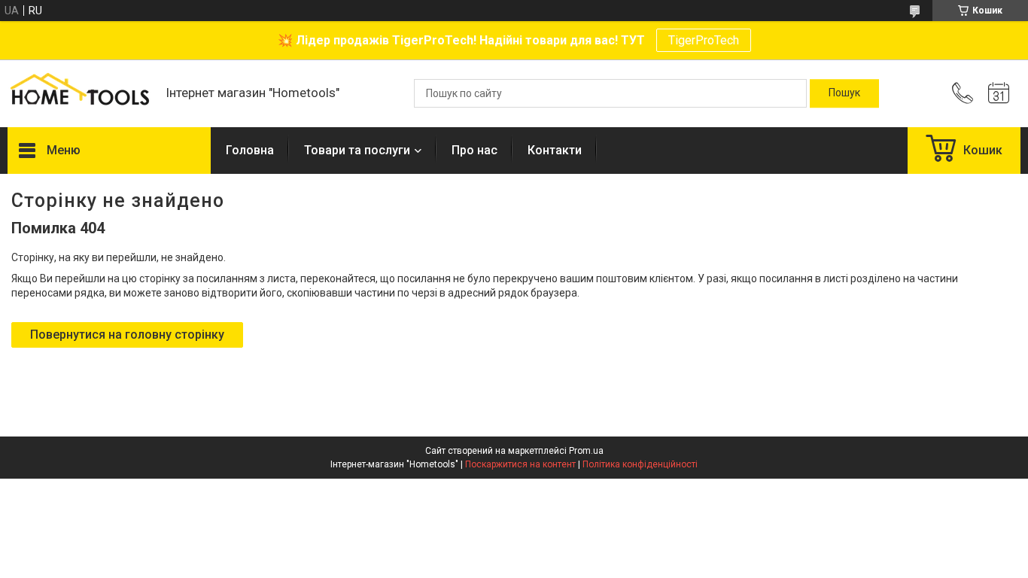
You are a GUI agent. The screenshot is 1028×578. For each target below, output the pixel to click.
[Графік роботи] (998, 93)
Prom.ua (586, 451)
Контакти (555, 150)
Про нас (474, 150)
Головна (250, 150)
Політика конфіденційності (640, 464)
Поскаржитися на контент (520, 464)
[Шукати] (844, 93)
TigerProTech (703, 40)
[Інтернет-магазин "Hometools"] (79, 93)
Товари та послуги (357, 150)
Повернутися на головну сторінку (127, 334)
